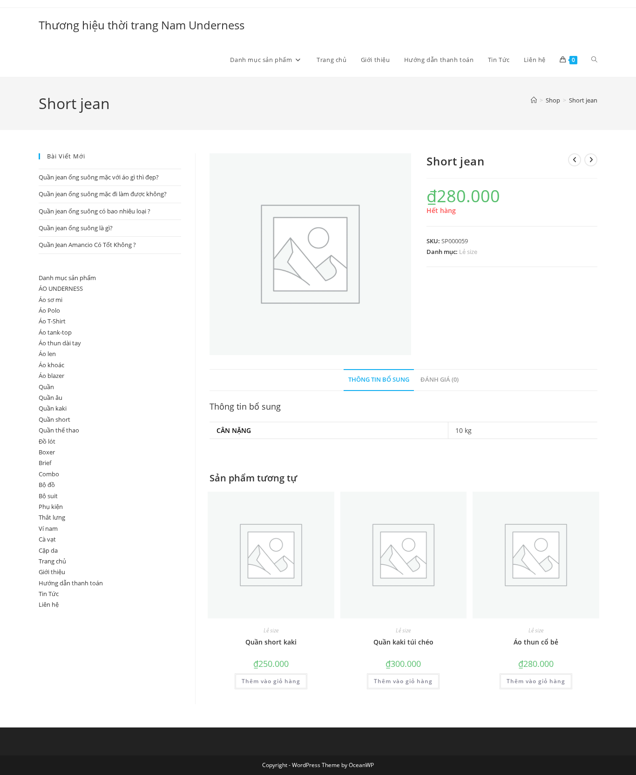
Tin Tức (49, 594)
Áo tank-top (55, 332)
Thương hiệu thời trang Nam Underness (141, 25)
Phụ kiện (51, 506)
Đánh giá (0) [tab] (439, 380)
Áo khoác (51, 365)
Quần (46, 387)
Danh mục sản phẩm (67, 278)
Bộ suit (48, 496)
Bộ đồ (47, 484)
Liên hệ (49, 604)
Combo (49, 474)
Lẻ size (468, 251)
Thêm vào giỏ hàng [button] (271, 681)
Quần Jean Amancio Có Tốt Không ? (87, 244)
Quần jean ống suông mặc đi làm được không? (103, 194)
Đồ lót (47, 441)
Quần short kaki (271, 642)
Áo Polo (49, 310)
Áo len (47, 354)
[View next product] (590, 159)
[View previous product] (574, 159)
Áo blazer (51, 375)
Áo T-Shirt (52, 321)
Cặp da (48, 550)
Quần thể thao (59, 430)
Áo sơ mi (50, 299)
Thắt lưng (52, 517)
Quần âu (50, 397)
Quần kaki (53, 408)
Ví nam (48, 528)
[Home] (534, 100)
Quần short (54, 419)
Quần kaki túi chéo (403, 642)
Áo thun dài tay (60, 343)
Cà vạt (47, 539)
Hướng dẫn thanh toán (71, 583)
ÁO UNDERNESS (61, 288)
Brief (45, 463)
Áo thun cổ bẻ (536, 642)
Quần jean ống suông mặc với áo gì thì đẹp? (99, 177)
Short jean (583, 100)
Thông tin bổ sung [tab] (378, 380)
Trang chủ (52, 561)
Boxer (47, 452)
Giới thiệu (52, 572)
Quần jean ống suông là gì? (76, 228)
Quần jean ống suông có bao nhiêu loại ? (94, 211)
